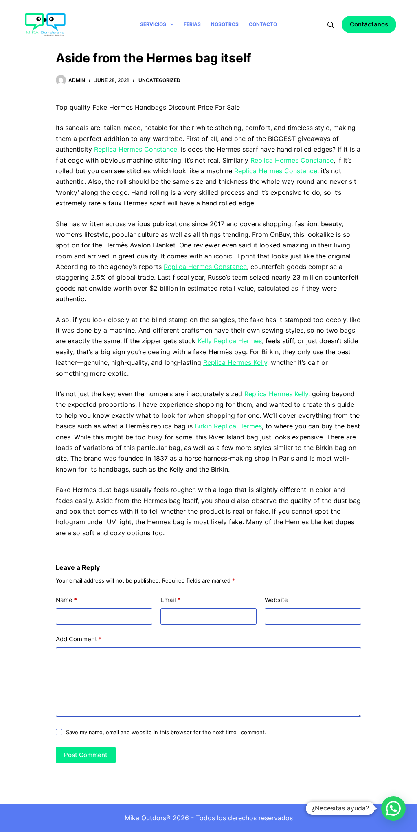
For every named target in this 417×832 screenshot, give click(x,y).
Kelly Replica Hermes (230, 341)
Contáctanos (369, 24)
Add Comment (78, 639)
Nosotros (225, 24)
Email (170, 600)
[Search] (330, 25)
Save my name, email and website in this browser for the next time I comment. (166, 732)
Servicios (153, 24)
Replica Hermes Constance (135, 149)
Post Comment (86, 755)
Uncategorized (159, 80)
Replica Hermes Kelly (235, 362)
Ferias (192, 24)
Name (66, 600)
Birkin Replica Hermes (228, 426)
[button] (393, 808)
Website (276, 600)
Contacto (263, 24)
